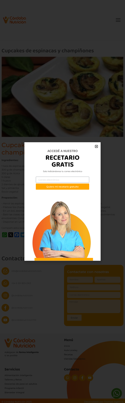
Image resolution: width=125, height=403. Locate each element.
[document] (62, 201)
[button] (96, 146)
